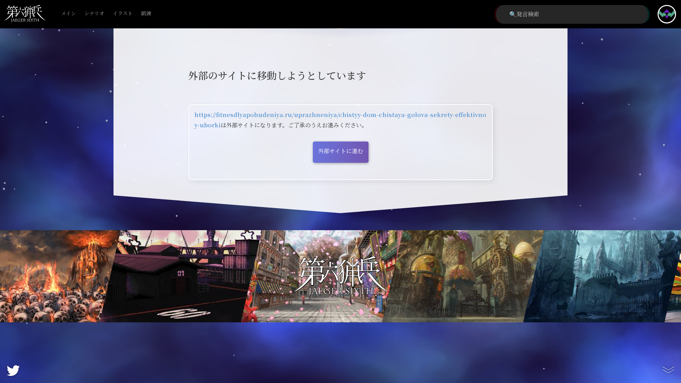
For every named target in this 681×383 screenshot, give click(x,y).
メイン (68, 13)
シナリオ (94, 13)
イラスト (123, 13)
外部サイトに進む (340, 151)
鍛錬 (146, 13)
